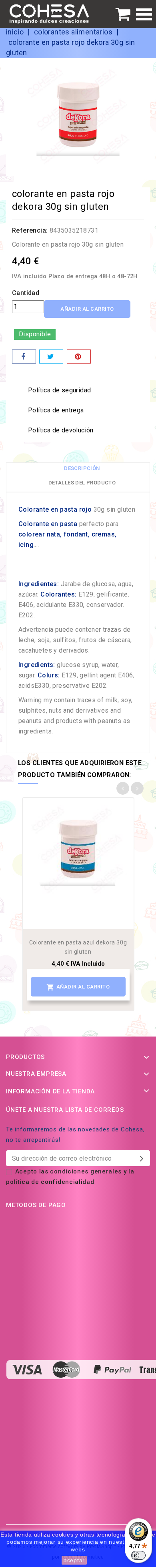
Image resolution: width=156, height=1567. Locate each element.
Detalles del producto (82, 483)
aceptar (74, 1560)
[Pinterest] (78, 356)
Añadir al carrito (87, 309)
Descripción (82, 468)
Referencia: (30, 230)
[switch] (138, 1555)
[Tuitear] (51, 356)
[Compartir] (24, 356)
